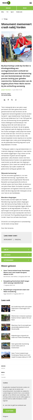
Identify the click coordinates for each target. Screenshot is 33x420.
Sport (12, 12)
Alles (2, 12)
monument (8, 239)
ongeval (18, 239)
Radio (2, 375)
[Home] (8, 3)
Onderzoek (19, 12)
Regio (25, 8)
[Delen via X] (12, 100)
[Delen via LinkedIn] (4, 100)
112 (7, 12)
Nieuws (8, 8)
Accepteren (9, 411)
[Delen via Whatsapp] (16, 100)
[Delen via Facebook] (8, 100)
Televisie (3, 377)
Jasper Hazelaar (6, 90)
